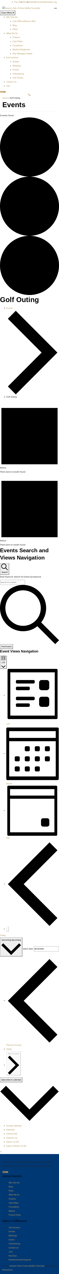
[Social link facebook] (1, 92)
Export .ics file (12, 1142)
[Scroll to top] (1, 1152)
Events (16, 69)
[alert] (29, 437)
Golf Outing (18, 78)
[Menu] (55, 8)
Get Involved (12, 57)
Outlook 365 (11, 1134)
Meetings (17, 66)
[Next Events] (7, 929)
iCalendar (10, 1129)
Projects (16, 37)
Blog (15, 25)
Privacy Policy (15, 1215)
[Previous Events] (32, 884)
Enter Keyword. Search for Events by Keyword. (20, 577)
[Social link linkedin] (3, 92)
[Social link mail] (5, 92)
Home (5, 98)
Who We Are (12, 17)
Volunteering (18, 74)
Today (3, 935)
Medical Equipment (21, 49)
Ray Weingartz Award (22, 53)
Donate (26, 2)
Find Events (6, 646)
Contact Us (11, 82)
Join (8, 86)
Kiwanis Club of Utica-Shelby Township (27, 1266)
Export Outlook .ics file (16, 1146)
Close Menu (7, 13)
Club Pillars (18, 41)
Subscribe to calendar (11, 1080)
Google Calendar (14, 1126)
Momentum (7, 1270)
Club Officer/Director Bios (24, 21)
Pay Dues (18, 2)
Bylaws (12, 1211)
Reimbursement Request (20, 1260)
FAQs (15, 29)
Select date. (28, 949)
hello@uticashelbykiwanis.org (43, 2)
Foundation (18, 45)
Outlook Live (11, 1138)
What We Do (12, 33)
